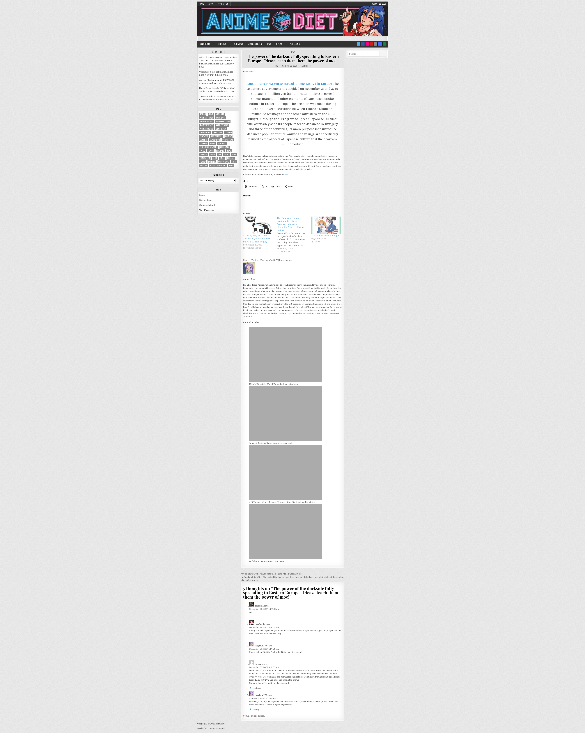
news (234, 154)
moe (219, 154)
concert (203, 139)
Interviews (238, 44)
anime (210, 114)
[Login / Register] (384, 44)
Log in (202, 195)
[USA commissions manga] (326, 225)
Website (247, 316)
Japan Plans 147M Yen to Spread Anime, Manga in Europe (290, 83)
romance (212, 161)
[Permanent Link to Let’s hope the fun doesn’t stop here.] (285, 558)
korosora (259, 606)
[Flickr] (367, 44)
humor (211, 150)
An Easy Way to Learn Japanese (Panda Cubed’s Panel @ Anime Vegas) (256, 238)
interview (220, 150)
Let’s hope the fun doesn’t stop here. (267, 561)
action (203, 114)
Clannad (228, 132)
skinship (203, 165)
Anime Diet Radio (206, 117)
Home (202, 3)
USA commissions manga (325, 235)
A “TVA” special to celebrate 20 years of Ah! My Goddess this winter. (282, 502)
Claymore (204, 136)
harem (202, 150)
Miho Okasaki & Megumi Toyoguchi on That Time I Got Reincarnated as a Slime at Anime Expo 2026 (218, 60)
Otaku (215, 158)
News (269, 44)
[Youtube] (371, 44)
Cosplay (203, 143)
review (203, 161)
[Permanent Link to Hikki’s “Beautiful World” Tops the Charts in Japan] (285, 381)
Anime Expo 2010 (206, 125)
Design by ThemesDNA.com (211, 728)
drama (212, 143)
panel (222, 158)
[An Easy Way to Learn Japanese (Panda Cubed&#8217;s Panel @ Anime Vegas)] (258, 225)
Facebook (265, 260)
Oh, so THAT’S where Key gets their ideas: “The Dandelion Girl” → (273, 574)
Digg (281, 260)
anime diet (220, 114)
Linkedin (288, 260)
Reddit (273, 260)
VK (277, 260)
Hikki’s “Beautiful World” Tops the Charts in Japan (273, 384)
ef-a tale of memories (209, 147)
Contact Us (223, 3)
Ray (276, 65)
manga (212, 154)
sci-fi (234, 161)
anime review (221, 128)
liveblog (203, 154)
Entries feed (205, 200)
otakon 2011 (205, 158)
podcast (231, 158)
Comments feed (207, 205)
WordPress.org (206, 210)
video (231, 165)
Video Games (295, 44)
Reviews (279, 44)
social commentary (218, 165)
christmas (217, 132)
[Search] (376, 44)
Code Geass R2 (217, 136)
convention (215, 139)
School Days (223, 161)
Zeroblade (260, 624)
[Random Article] (380, 44)
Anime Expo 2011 (222, 125)
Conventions (205, 44)
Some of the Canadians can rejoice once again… (271, 443)
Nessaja (259, 664)
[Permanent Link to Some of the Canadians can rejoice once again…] (285, 440)
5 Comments (306, 65)
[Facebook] (363, 44)
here (285, 174)
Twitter (255, 260)
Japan (229, 150)
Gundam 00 (224, 147)
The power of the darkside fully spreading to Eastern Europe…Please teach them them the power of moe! (293, 58)
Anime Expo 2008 (223, 121)
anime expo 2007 (206, 121)
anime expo (220, 117)
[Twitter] (358, 44)
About (211, 3)
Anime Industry (206, 128)
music (226, 154)
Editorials (222, 44)
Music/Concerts (255, 44)
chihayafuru (205, 132)
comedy (228, 136)
